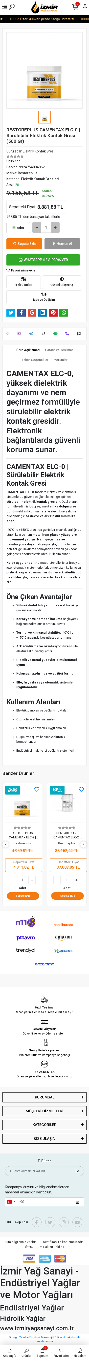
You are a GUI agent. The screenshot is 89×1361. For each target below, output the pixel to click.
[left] (5, 844)
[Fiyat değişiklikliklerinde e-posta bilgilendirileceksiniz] (56, 333)
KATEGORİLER (45, 1125)
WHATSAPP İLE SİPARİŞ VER (46, 260)
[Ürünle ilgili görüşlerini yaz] (32, 333)
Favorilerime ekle (22, 270)
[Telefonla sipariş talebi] (68, 333)
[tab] (28, 350)
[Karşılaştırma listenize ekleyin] (44, 333)
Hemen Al (64, 244)
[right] (83, 844)
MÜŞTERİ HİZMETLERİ (44, 1111)
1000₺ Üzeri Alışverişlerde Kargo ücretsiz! (38, 19)
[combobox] (11, 1202)
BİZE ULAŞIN (44, 1138)
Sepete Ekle (27, 244)
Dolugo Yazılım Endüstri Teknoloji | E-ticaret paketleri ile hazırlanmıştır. (44, 1339)
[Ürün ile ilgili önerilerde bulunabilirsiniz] (80, 333)
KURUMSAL (44, 1097)
